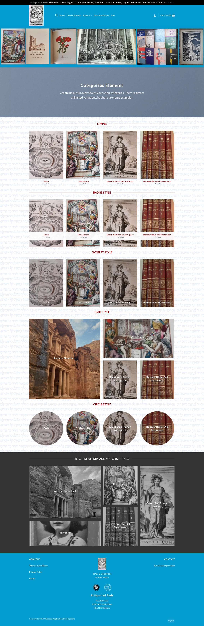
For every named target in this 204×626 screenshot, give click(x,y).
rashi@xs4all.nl (168, 565)
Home (62, 15)
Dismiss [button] (170, 2)
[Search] (56, 15)
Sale (113, 15)
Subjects (86, 15)
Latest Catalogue (74, 15)
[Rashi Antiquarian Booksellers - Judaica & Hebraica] (40, 15)
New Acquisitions (101, 15)
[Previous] (29, 160)
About (32, 578)
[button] (154, 15)
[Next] (174, 160)
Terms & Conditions (38, 565)
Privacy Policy (35, 572)
